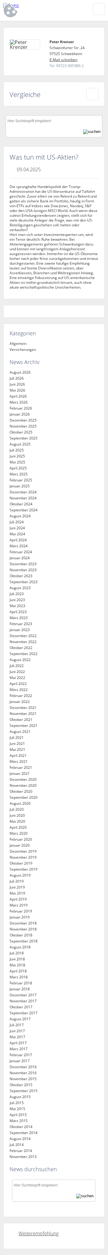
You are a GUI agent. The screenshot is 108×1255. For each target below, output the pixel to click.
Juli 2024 (17, 522)
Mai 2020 (17, 821)
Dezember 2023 (23, 563)
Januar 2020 (20, 845)
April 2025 (18, 468)
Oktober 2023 (21, 575)
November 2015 (23, 1078)
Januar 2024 (20, 557)
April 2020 (18, 827)
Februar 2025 (21, 480)
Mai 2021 (17, 749)
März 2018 (19, 977)
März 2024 (19, 545)
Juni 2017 (17, 1030)
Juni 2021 (17, 743)
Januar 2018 (20, 989)
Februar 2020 (21, 839)
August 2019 (20, 875)
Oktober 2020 (21, 791)
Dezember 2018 (23, 923)
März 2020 (19, 833)
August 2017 (20, 1018)
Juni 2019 (17, 887)
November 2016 (23, 1072)
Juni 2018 (17, 959)
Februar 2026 (21, 408)
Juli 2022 (17, 665)
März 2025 (19, 474)
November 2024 (23, 498)
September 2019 (24, 869)
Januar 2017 (20, 1060)
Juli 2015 (17, 1102)
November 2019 (23, 857)
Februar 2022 (21, 695)
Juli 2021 (17, 737)
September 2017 (24, 1012)
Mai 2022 (17, 677)
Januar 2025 (20, 486)
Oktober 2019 (21, 863)
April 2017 (18, 1042)
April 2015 (18, 1114)
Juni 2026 (17, 384)
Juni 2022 (17, 671)
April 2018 (18, 971)
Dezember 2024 (23, 492)
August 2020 (20, 803)
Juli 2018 (17, 953)
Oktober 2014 (21, 1126)
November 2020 (23, 785)
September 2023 (24, 581)
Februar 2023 (21, 623)
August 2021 (20, 731)
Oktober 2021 (21, 719)
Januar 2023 (20, 629)
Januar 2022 (20, 701)
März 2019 (19, 905)
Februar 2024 (21, 551)
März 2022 (19, 689)
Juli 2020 (17, 809)
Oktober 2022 (21, 647)
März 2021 (19, 761)
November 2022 (23, 641)
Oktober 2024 (21, 504)
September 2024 (24, 510)
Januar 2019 (20, 917)
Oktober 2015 (21, 1084)
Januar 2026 (20, 414)
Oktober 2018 (21, 935)
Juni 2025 (17, 456)
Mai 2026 (17, 390)
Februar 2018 (21, 983)
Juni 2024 (17, 528)
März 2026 (19, 402)
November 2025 (23, 426)
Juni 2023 (17, 599)
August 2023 (20, 587)
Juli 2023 (17, 593)
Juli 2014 (17, 1144)
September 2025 (24, 438)
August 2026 (20, 372)
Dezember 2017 (23, 995)
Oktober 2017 (21, 1007)
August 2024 (20, 516)
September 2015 (24, 1090)
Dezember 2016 (23, 1066)
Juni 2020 (17, 815)
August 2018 (20, 947)
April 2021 (18, 755)
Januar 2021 (20, 773)
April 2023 (18, 611)
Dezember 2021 (23, 707)
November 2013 (23, 1156)
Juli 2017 (17, 1024)
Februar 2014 (21, 1150)
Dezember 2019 (23, 851)
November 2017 (23, 1001)
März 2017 (19, 1048)
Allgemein (18, 343)
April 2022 (18, 683)
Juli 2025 (17, 450)
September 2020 (24, 797)
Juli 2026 (17, 378)
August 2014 (20, 1138)
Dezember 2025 (23, 420)
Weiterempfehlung (38, 1233)
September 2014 (24, 1132)
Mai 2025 (17, 462)
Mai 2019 (17, 893)
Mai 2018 (17, 965)
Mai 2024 (17, 533)
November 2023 (23, 569)
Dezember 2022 (23, 635)
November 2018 (23, 929)
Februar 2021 (21, 767)
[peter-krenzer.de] (39, 5)
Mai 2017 (17, 1036)
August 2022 (20, 659)
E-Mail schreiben (63, 59)
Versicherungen (23, 349)
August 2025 (20, 444)
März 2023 (19, 617)
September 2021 (24, 725)
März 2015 (19, 1120)
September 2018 (24, 941)
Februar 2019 (21, 911)
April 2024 (18, 539)
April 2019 (18, 899)
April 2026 (18, 396)
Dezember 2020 (23, 779)
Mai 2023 (17, 605)
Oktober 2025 (21, 432)
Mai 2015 (17, 1108)
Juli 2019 (17, 881)
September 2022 (24, 653)
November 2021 (23, 713)
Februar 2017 (21, 1054)
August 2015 (20, 1096)
